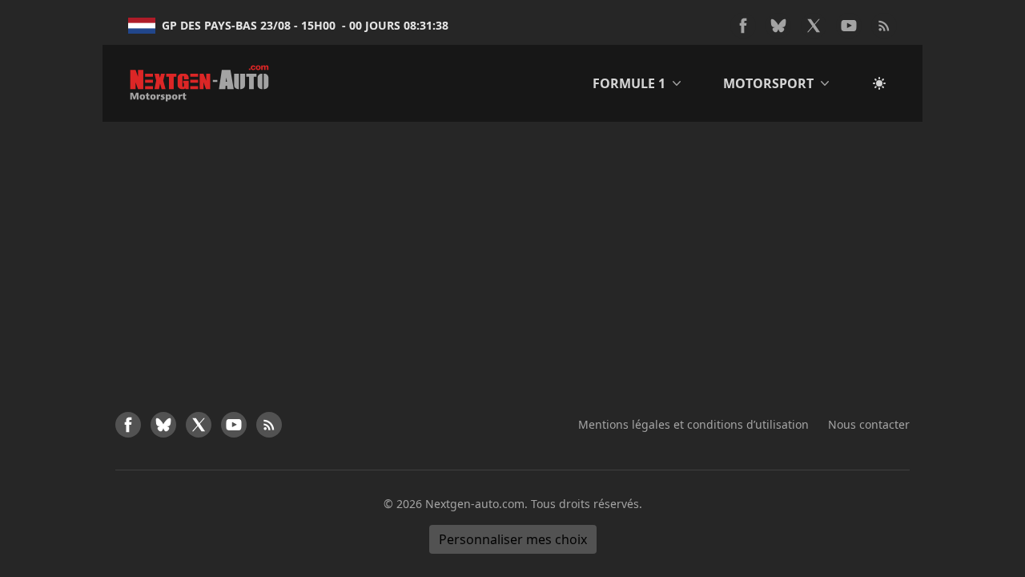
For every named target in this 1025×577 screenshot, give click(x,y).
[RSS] (884, 25)
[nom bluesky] (778, 25)
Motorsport (768, 83)
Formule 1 (629, 83)
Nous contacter (869, 424)
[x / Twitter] (813, 25)
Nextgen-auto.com (475, 503)
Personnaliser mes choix (513, 539)
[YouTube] (849, 25)
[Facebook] (743, 25)
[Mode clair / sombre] (879, 83)
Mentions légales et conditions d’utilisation (693, 424)
